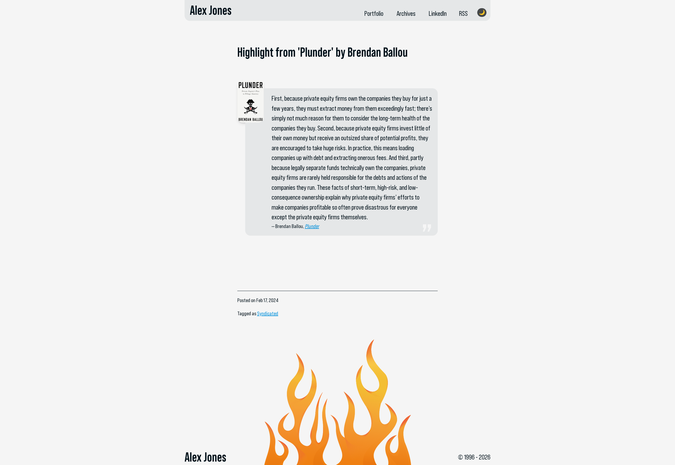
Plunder (312, 226)
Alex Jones (211, 10)
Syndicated (267, 313)
